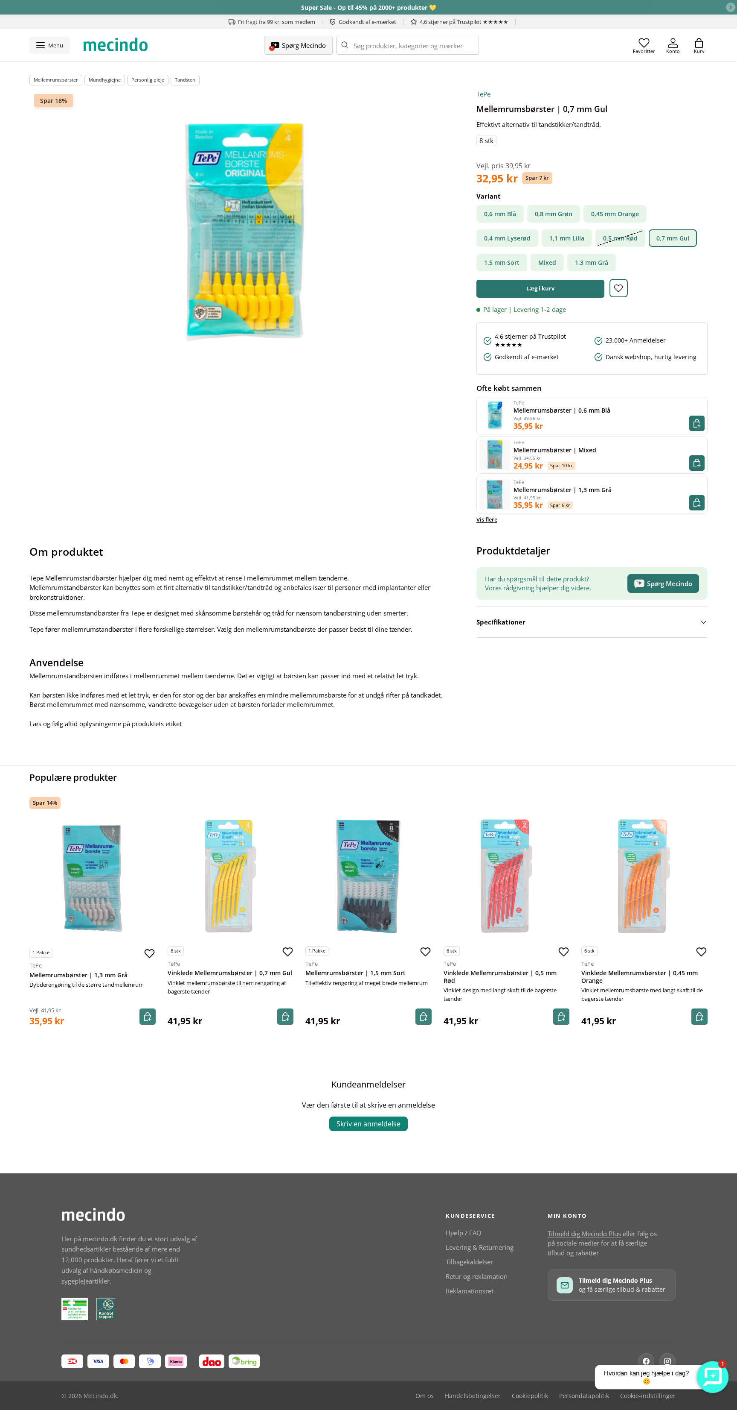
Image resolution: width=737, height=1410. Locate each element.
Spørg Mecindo (669, 583)
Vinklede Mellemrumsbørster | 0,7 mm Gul (230, 973)
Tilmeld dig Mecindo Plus (584, 1233)
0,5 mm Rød (620, 238)
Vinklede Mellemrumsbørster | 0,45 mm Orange (639, 977)
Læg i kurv (540, 288)
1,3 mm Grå (591, 262)
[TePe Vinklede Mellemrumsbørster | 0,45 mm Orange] (644, 876)
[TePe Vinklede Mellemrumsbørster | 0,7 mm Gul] (231, 876)
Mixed (547, 262)
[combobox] (407, 45)
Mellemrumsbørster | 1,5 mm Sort (355, 973)
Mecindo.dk (100, 1396)
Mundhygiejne (105, 79)
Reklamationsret (469, 1291)
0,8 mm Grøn (553, 214)
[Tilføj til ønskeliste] (618, 288)
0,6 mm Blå (500, 214)
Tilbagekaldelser (469, 1262)
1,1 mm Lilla (566, 238)
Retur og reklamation (477, 1276)
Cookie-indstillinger (648, 1396)
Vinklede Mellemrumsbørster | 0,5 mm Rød (500, 977)
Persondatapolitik (584, 1396)
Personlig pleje (147, 79)
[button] (699, 45)
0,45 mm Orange (615, 214)
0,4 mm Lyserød (507, 238)
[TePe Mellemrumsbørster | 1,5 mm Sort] (368, 876)
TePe (483, 94)
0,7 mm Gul (672, 238)
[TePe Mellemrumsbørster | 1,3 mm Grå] (92, 878)
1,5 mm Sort (501, 262)
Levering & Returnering (480, 1247)
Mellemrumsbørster (56, 79)
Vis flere (486, 519)
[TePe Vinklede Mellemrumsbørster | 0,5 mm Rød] (507, 876)
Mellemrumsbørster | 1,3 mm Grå (78, 975)
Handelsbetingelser (473, 1396)
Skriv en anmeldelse (368, 1124)
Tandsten (185, 79)
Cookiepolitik (530, 1396)
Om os (424, 1396)
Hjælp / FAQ (464, 1233)
